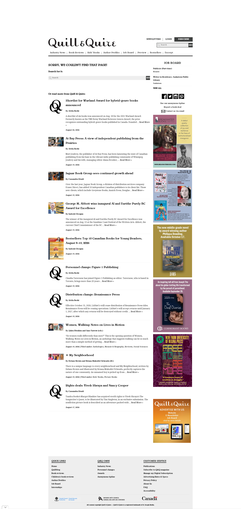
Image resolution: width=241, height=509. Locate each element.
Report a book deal (172, 107)
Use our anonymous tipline (172, 104)
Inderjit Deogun (76, 214)
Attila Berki (74, 111)
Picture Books (110, 377)
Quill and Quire (86, 43)
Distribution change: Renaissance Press (93, 294)
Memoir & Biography (114, 347)
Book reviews (57, 474)
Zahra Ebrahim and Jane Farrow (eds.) (86, 331)
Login (168, 39)
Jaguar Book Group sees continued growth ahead (99, 173)
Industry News (57, 53)
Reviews (129, 347)
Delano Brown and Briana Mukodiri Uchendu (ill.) (91, 361)
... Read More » (124, 160)
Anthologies (98, 347)
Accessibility (149, 491)
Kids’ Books (93, 53)
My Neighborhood (80, 355)
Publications (149, 467)
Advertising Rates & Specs (155, 477)
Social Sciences (141, 347)
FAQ (145, 488)
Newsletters (153, 39)
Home (54, 467)
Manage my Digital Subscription (158, 474)
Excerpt (169, 53)
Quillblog (55, 470)
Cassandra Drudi (76, 179)
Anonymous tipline (106, 477)
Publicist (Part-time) (162, 69)
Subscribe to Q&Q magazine (156, 470)
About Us (147, 484)
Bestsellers (155, 53)
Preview (142, 53)
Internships (56, 488)
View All (157, 88)
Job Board (128, 53)
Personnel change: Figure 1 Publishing (92, 267)
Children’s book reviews (62, 477)
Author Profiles (111, 53)
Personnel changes (106, 470)
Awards (101, 474)
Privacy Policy (150, 481)
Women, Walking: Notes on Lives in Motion (95, 325)
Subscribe (183, 39)
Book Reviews (76, 53)
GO (190, 45)
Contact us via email (175, 111)
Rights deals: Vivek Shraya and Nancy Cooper (97, 385)
